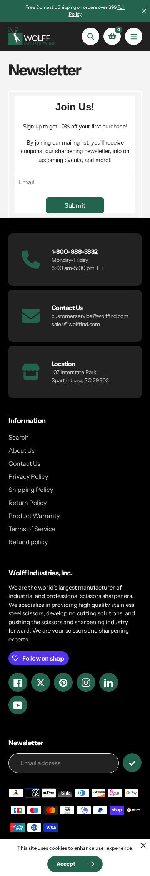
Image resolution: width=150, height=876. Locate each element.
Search (18, 437)
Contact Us (24, 463)
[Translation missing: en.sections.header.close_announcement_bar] (144, 11)
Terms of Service (31, 529)
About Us (21, 450)
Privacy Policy (28, 476)
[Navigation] (133, 36)
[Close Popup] (143, 845)
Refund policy (28, 542)
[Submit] (132, 762)
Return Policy (27, 502)
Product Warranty (34, 516)
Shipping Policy (30, 489)
